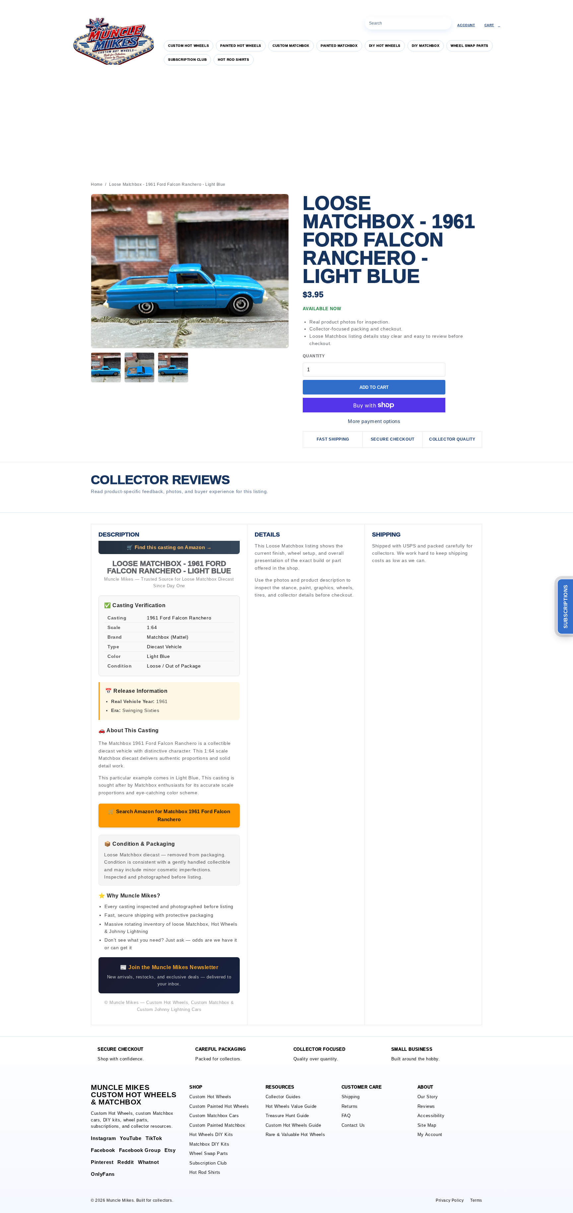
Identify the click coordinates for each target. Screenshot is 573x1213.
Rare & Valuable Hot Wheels (295, 1134)
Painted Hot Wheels (240, 45)
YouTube (130, 1138)
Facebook (103, 1150)
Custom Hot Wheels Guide (293, 1125)
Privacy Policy (450, 1200)
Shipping (351, 1096)
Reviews (426, 1106)
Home (96, 184)
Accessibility (431, 1115)
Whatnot (148, 1162)
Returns (350, 1106)
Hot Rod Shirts (233, 59)
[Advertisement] (286, 122)
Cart (492, 25)
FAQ (346, 1115)
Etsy (169, 1150)
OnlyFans (103, 1174)
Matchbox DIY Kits (209, 1144)
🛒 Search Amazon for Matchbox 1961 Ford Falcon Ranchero (169, 815)
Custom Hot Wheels (188, 45)
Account (466, 25)
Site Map (426, 1125)
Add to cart (374, 387)
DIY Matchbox (425, 45)
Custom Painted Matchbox (217, 1125)
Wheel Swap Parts (469, 45)
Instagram (103, 1138)
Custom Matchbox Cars (214, 1115)
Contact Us (353, 1125)
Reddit (125, 1162)
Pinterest (102, 1162)
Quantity (314, 356)
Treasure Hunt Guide (287, 1115)
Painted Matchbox (339, 45)
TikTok (154, 1138)
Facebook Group (139, 1150)
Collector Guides (283, 1096)
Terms (476, 1200)
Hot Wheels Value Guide (291, 1106)
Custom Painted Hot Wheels (219, 1106)
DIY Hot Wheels (385, 45)
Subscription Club (187, 59)
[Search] (445, 23)
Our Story (427, 1096)
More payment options (374, 421)
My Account (429, 1134)
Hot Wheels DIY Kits (211, 1134)
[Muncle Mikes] (112, 41)
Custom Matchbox (291, 45)
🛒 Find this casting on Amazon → (169, 547)
